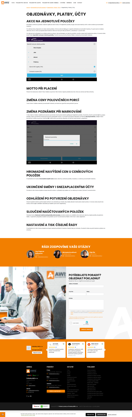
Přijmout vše (90, 414)
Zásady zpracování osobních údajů (28, 415)
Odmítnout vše (101, 414)
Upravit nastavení (112, 414)
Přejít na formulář (48, 218)
